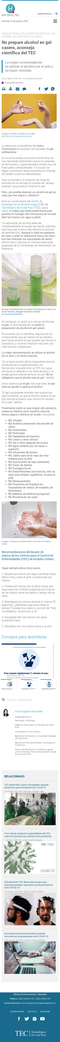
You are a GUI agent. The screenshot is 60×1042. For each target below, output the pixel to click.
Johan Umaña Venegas (32, 840)
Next (55, 661)
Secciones (45, 1012)
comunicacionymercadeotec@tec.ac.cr (39, 1003)
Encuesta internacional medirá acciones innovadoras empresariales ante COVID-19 (26, 935)
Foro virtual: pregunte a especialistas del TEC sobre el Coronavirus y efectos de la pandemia (28, 835)
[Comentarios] (25, 89)
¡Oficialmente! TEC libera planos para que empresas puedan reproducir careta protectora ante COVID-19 (28, 885)
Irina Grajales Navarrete (32, 78)
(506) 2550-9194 (42, 999)
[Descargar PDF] (11, 89)
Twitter (26, 1019)
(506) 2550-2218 (26, 999)
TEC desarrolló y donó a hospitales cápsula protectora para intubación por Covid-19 (26, 786)
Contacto (32, 1012)
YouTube (42, 1019)
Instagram (34, 1019)
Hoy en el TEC (10, 10)
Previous (3, 661)
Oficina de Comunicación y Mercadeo (30, 994)
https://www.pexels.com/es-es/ (18, 136)
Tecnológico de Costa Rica (17, 207)
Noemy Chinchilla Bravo (34, 891)
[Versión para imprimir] (5, 89)
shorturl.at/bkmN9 (13, 314)
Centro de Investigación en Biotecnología (22, 203)
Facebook (18, 1019)
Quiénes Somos (45, 14)
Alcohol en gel (24, 700)
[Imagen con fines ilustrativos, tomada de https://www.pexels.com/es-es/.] (29, 111)
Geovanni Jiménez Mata (34, 791)
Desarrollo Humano (14, 82)
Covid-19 (11, 700)
